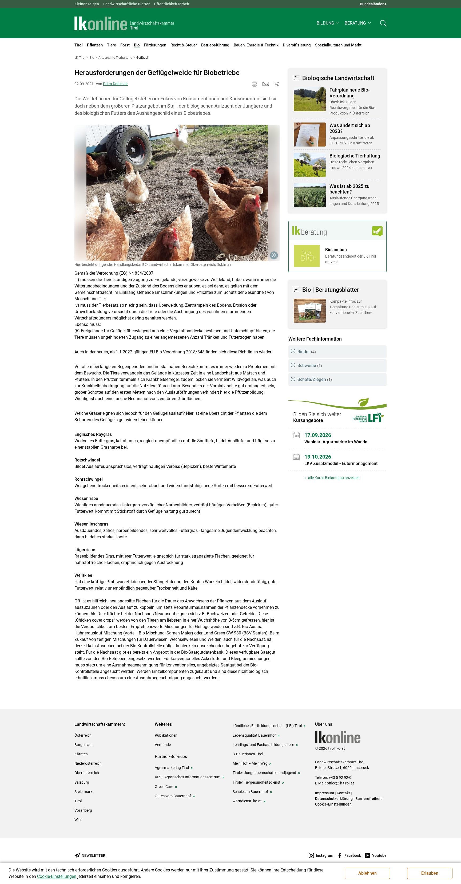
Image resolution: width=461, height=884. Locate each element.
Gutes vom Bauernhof (173, 796)
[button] (329, 23)
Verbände (163, 745)
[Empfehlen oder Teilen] (276, 84)
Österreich (83, 735)
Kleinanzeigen (86, 4)
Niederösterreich (88, 763)
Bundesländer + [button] (373, 4)
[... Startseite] (124, 23)
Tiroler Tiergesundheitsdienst (256, 782)
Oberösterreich (86, 773)
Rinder (306, 351)
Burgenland (84, 745)
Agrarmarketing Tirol (172, 767)
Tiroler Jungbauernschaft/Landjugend (264, 773)
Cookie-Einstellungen (333, 804)
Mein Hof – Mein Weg (250, 763)
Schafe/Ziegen (314, 379)
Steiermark (83, 792)
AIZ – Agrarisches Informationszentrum (187, 777)
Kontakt (343, 793)
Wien (78, 820)
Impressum (324, 793)
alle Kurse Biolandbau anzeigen (333, 478)
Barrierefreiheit (368, 798)
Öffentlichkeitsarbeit (171, 4)
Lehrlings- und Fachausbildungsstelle (263, 745)
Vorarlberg (83, 810)
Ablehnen (367, 873)
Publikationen (166, 735)
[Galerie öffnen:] (177, 193)
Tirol (78, 801)
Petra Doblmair (115, 84)
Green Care (164, 786)
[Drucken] (254, 84)
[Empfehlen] (266, 84)
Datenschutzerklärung (334, 798)
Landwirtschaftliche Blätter (126, 4)
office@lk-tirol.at (340, 783)
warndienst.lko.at (247, 801)
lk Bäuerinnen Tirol (248, 754)
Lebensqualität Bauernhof (254, 735)
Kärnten (81, 754)
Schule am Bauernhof (250, 792)
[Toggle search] (383, 23)
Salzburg (81, 782)
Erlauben (429, 873)
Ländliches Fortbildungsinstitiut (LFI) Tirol (267, 726)
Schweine (309, 365)
